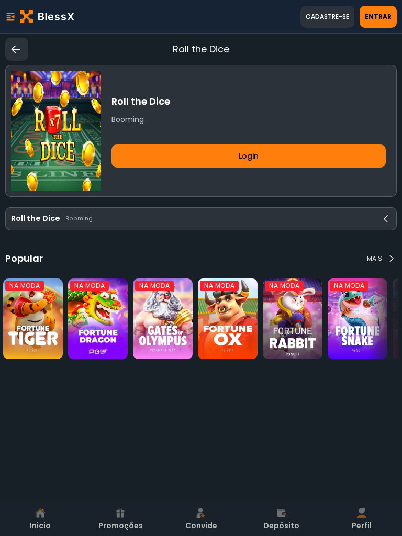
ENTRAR (378, 16)
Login (249, 156)
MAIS (374, 258)
